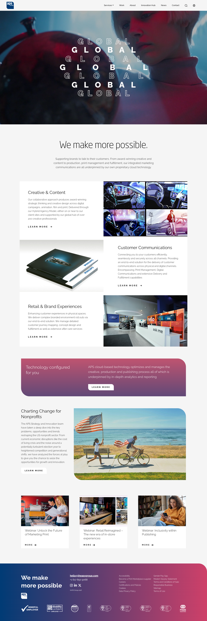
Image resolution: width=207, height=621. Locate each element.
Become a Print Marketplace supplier (135, 579)
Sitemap (157, 588)
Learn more (38, 227)
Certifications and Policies (130, 585)
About (133, 5)
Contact (175, 5)
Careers (122, 582)
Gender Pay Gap (161, 576)
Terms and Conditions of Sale (166, 582)
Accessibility (124, 576)
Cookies (122, 588)
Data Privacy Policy (127, 591)
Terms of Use (159, 591)
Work (121, 5)
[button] (186, 5)
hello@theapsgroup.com (84, 575)
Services (108, 5)
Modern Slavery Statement (165, 579)
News (163, 5)
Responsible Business (163, 585)
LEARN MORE (101, 387)
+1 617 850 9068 (79, 579)
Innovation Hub (148, 5)
